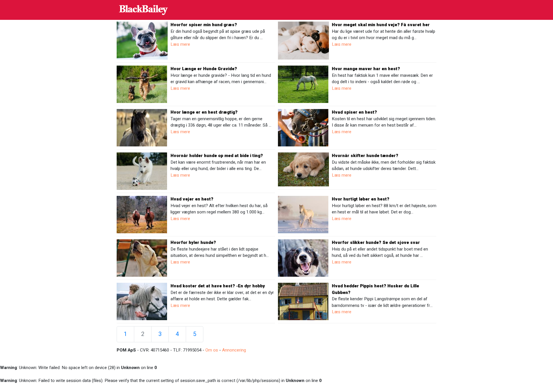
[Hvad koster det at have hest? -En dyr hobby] (142, 301)
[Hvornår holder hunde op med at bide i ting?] (142, 171)
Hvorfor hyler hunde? (193, 242)
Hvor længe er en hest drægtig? (204, 112)
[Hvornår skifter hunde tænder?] (303, 169)
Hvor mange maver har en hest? (366, 69)
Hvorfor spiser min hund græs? (204, 25)
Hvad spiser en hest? (354, 112)
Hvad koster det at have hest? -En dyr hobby (218, 286)
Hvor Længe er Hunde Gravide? (204, 69)
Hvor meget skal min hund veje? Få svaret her (381, 25)
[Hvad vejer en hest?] (142, 214)
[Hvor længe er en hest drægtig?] (142, 127)
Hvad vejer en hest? (192, 199)
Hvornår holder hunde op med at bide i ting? (217, 155)
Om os (211, 350)
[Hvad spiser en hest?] (303, 127)
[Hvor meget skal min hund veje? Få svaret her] (303, 40)
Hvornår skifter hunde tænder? (365, 155)
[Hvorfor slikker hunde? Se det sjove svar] (303, 258)
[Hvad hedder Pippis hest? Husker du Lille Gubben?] (303, 301)
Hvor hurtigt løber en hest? (360, 199)
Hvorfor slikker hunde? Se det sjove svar (376, 242)
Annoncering (234, 350)
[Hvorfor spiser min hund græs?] (142, 40)
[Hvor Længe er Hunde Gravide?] (142, 84)
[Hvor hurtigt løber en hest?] (303, 214)
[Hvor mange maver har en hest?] (303, 84)
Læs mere (180, 44)
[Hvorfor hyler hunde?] (142, 258)
